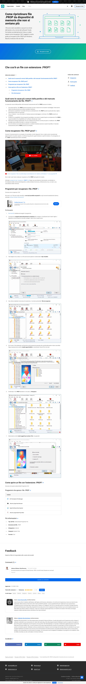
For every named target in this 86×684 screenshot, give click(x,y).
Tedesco (19, 593)
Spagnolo (24, 593)
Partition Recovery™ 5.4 (19, 202)
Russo (39, 593)
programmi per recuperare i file (19, 180)
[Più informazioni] (17, 518)
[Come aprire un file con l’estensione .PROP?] (43, 483)
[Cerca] (67, 6)
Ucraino (34, 593)
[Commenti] (15, 562)
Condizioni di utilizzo (65, 676)
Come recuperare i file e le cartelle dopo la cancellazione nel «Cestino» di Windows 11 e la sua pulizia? (31, 173)
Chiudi (54, 682)
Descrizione (60, 682)
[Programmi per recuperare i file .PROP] (38, 189)
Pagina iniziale (10, 6)
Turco (43, 593)
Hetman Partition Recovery (16, 197)
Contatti (18, 6)
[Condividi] (12, 639)
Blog (23, 6)
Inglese (14, 593)
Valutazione (21, 590)
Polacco (30, 593)
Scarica (56, 203)
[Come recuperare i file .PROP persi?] (36, 131)
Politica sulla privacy (76, 676)
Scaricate (10, 213)
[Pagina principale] (2, 6)
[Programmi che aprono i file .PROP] (30, 490)
